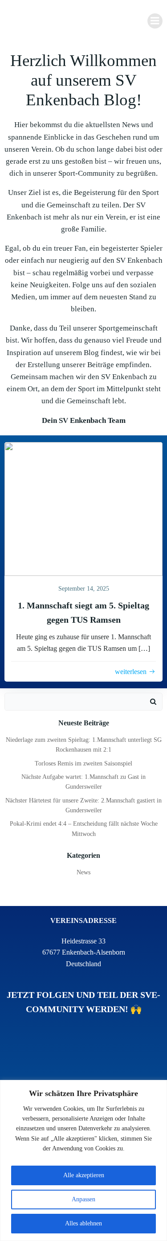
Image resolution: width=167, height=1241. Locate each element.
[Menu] (155, 21)
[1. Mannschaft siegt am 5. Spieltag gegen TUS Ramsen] (83, 508)
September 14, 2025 (83, 588)
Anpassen (83, 1199)
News (83, 872)
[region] (83, 1160)
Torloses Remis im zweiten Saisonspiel (83, 763)
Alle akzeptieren (83, 1175)
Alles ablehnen (83, 1223)
